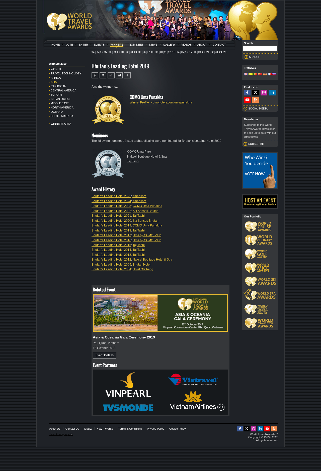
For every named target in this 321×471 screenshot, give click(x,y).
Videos (186, 44)
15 (182, 52)
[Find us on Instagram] (264, 92)
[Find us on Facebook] (247, 92)
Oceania (57, 111)
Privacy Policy (155, 428)
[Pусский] (274, 74)
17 (190, 52)
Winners (116, 44)
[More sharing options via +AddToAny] (127, 75)
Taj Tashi (133, 161)
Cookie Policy (177, 428)
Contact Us (72, 428)
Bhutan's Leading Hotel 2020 (111, 220)
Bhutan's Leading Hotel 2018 (111, 230)
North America (62, 107)
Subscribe (256, 143)
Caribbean (58, 86)
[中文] (260, 74)
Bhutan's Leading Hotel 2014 (111, 250)
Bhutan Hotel (141, 264)
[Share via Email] (119, 75)
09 (156, 52)
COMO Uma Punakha (147, 206)
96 (101, 52)
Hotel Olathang (143, 269)
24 (220, 52)
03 (131, 52)
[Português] (255, 74)
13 (173, 52)
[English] (246, 74)
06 (144, 52)
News (153, 44)
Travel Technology (66, 73)
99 (114, 52)
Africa (56, 77)
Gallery (169, 44)
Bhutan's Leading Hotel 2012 (111, 259)
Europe (56, 94)
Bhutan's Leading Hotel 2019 (111, 225)
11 (165, 52)
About (202, 44)
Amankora (139, 196)
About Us (54, 428)
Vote (69, 44)
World (56, 69)
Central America (63, 90)
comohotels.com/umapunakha (171, 102)
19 (199, 52)
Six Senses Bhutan (145, 211)
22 (212, 52)
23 (216, 52)
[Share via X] (103, 75)
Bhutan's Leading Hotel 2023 (111, 206)
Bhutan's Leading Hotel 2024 (111, 201)
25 (224, 52)
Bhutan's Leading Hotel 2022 (111, 211)
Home (55, 44)
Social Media (258, 108)
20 (203, 52)
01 (122, 52)
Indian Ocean (60, 98)
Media (88, 428)
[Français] (270, 74)
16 (186, 52)
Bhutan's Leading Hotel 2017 (111, 235)
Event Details (105, 355)
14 (178, 52)
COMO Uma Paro (139, 151)
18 (195, 52)
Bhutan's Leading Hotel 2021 (111, 215)
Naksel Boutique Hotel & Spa (147, 156)
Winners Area (61, 123)
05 (139, 52)
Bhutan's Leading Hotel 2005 (111, 264)
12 (169, 52)
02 (127, 52)
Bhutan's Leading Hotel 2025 (111, 196)
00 (118, 52)
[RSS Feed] (255, 100)
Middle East (60, 103)
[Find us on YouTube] (247, 100)
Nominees (136, 44)
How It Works (105, 428)
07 (148, 52)
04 (135, 52)
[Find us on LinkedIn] (272, 92)
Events (99, 44)
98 (110, 52)
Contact (219, 44)
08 (152, 52)
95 (97, 52)
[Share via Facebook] (95, 75)
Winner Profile (139, 102)
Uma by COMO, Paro (147, 235)
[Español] (251, 74)
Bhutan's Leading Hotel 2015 (111, 245)
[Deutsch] (265, 74)
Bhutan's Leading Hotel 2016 (111, 240)
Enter (83, 44)
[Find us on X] (255, 92)
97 (105, 52)
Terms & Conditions (130, 428)
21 (207, 52)
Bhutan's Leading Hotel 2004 (111, 269)
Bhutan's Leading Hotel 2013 (111, 255)
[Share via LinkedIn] (111, 75)
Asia (54, 81)
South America (62, 115)
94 (93, 52)
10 (161, 52)
